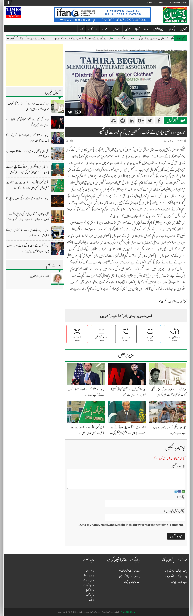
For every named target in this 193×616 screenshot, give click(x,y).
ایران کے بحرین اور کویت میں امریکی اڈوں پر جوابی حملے (27, 198)
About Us (151, 2)
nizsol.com (128, 612)
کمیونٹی (127, 29)
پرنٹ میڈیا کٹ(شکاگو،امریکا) (130, 576)
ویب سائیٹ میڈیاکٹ (132, 582)
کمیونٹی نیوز (162, 301)
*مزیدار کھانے (88, 585)
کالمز (81, 29)
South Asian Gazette (178, 2)
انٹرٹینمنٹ (92, 29)
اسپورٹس (116, 29)
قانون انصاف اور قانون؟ (39, 276)
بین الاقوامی (158, 29)
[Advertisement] (34, 65)
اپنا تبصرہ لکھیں (177, 465)
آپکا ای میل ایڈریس (174, 510)
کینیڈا (137, 29)
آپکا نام (181, 496)
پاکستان (172, 29)
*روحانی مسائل (88, 576)
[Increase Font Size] (71, 141)
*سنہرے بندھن (88, 580)
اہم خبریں (171, 301)
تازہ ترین (183, 29)
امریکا (146, 29)
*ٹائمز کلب (90, 595)
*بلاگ (91, 600)
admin (180, 141)
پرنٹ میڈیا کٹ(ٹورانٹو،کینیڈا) (130, 571)
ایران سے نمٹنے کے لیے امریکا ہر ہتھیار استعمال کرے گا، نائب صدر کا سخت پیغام (90, 38)
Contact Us (162, 2)
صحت (105, 29)
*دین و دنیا (90, 571)
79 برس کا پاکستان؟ (133, 38)
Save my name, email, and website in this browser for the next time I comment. (130, 524)
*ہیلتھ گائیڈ (90, 590)
